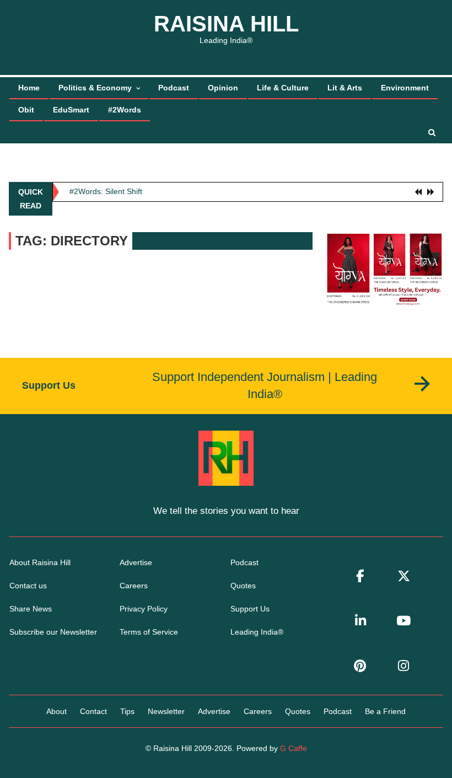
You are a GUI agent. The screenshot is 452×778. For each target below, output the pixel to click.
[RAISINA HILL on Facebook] (360, 576)
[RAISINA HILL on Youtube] (403, 621)
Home (29, 87)
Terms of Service (149, 631)
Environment (405, 87)
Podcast (173, 87)
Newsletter (166, 711)
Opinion (223, 87)
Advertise (136, 562)
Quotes (243, 585)
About (56, 711)
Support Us (250, 608)
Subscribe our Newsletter (53, 631)
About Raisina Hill (40, 562)
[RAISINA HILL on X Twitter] (403, 576)
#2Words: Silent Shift (105, 191)
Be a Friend (385, 711)
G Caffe (293, 748)
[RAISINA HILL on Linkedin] (360, 621)
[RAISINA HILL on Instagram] (403, 666)
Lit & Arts (344, 87)
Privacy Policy (144, 608)
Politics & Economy (95, 87)
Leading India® (256, 631)
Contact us (28, 585)
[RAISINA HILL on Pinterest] (360, 666)
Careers (134, 585)
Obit (26, 109)
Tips (127, 711)
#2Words (124, 109)
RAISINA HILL (226, 24)
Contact (93, 711)
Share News (30, 608)
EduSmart (71, 109)
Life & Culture (283, 87)
